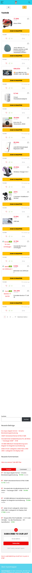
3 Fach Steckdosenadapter (20, 98)
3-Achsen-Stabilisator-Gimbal (21, 197)
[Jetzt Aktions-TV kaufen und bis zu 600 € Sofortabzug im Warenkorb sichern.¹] (7, 48)
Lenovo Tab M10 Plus (14, 462)
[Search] (29, 2)
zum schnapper (16, 31)
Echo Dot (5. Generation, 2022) (19, 123)
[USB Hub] (7, 221)
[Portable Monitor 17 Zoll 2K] (7, 295)
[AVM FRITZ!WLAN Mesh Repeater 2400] (7, 147)
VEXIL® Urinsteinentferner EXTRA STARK (13, 436)
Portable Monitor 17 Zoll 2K (21, 296)
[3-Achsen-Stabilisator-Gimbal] (7, 196)
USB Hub (16, 221)
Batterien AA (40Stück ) (21, 271)
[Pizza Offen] (7, 23)
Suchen (3, 416)
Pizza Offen (17, 23)
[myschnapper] (28, 19)
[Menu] (2, 2)
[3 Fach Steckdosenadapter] (7, 97)
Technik (4, 34)
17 (15, 317)
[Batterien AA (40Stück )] (7, 270)
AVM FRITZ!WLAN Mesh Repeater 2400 (21, 148)
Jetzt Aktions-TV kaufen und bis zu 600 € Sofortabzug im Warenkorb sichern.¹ (21, 50)
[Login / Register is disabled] (8, 7)
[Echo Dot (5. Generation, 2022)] (7, 122)
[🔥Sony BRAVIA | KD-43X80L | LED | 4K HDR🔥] (7, 73)
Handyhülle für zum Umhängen (20, 247)
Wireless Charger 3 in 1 (21, 172)
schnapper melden (24, 7)
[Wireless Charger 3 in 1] (7, 171)
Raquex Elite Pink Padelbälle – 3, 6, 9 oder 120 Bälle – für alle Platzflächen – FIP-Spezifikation (16, 520)
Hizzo (3, 462)
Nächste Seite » (23, 317)
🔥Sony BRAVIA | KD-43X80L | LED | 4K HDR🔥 (21, 73)
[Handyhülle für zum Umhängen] (7, 246)
